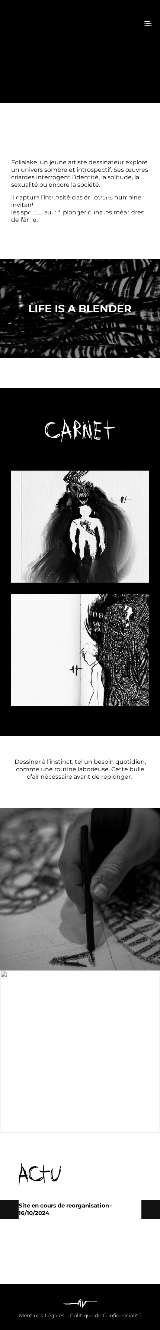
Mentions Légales (41, 1315)
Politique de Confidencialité (105, 1315)
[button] (150, 1209)
